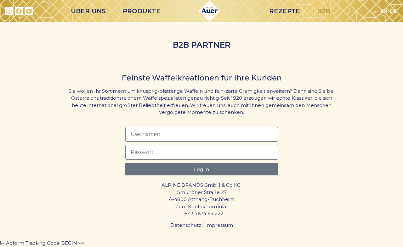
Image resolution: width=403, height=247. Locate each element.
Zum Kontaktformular (201, 206)
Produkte (142, 11)
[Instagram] (9, 11)
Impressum (219, 225)
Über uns (88, 11)
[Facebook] (19, 11)
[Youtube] (29, 11)
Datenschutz (185, 225)
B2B (323, 11)
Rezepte (284, 11)
